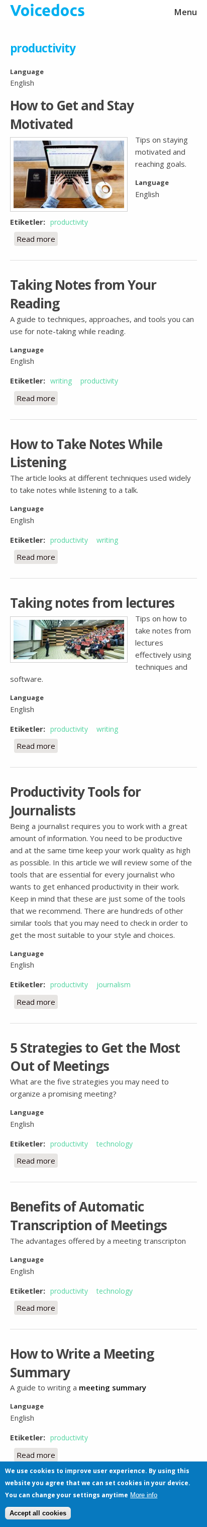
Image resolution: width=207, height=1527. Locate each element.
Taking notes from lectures (92, 603)
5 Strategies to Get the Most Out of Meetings (95, 1057)
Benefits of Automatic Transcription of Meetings (88, 1215)
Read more (37, 239)
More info (143, 1495)
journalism (113, 984)
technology (114, 1144)
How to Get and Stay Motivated (72, 114)
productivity (69, 222)
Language (27, 71)
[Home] (103, 10)
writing (61, 381)
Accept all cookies (38, 1513)
